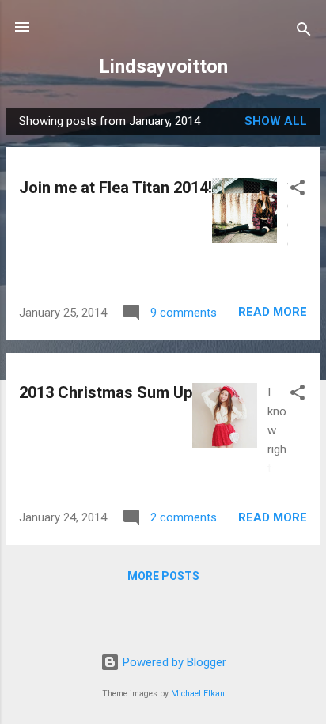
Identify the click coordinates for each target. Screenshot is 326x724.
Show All (275, 121)
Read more (272, 312)
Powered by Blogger (172, 662)
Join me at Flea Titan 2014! (115, 187)
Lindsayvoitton (163, 66)
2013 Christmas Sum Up (105, 392)
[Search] (303, 32)
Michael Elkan (198, 693)
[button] (297, 190)
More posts (163, 576)
